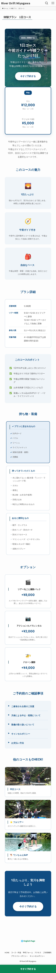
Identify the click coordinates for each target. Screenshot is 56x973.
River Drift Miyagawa (15, 3)
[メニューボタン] (53, 3)
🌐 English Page (28, 941)
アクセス (38, 952)
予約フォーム (28, 952)
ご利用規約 (47, 952)
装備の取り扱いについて (22, 724)
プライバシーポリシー (19, 956)
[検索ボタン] (46, 3)
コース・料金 (16, 952)
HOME (7, 952)
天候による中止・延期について (26, 715)
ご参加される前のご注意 (22, 706)
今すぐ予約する (28, 76)
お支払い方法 (17, 743)
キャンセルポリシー (20, 733)
